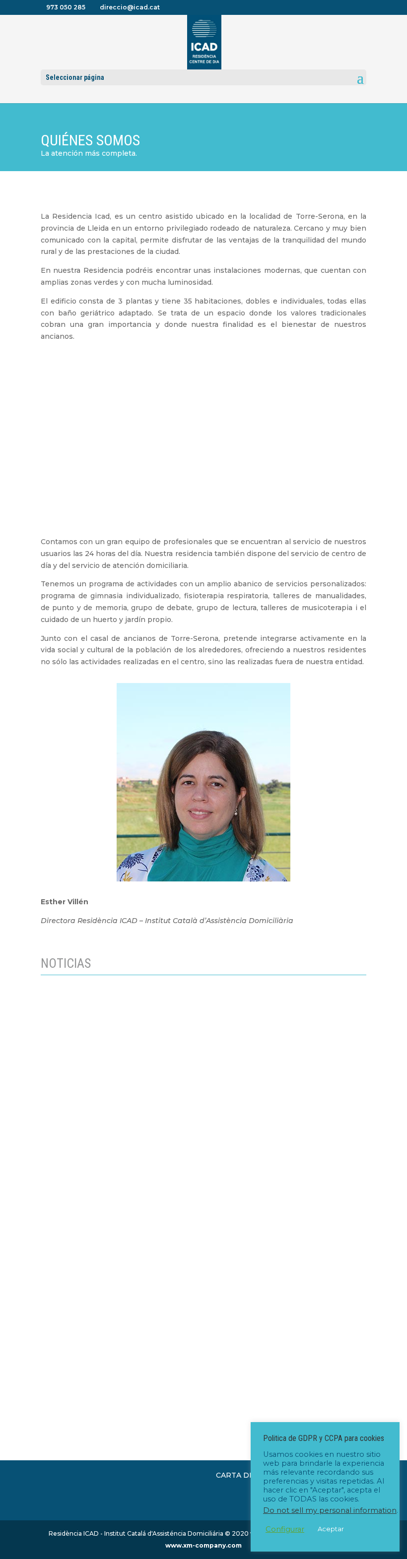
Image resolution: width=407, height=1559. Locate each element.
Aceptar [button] (331, 1529)
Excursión (68, 1223)
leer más (66, 1276)
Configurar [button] (285, 1529)
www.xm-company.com (203, 1545)
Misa (59, 1345)
